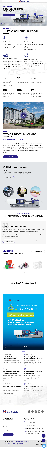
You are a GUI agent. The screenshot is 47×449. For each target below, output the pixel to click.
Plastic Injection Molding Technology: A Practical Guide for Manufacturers (11, 372)
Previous (4, 202)
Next (42, 202)
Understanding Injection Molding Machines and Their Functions (12, 387)
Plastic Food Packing (38, 272)
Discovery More (8, 15)
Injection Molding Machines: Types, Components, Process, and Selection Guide (33, 357)
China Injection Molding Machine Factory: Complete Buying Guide (33, 372)
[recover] (44, 444)
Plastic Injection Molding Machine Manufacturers (14, 443)
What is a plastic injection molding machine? (34, 386)
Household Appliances (9, 272)
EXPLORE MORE (9, 241)
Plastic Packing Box (23, 272)
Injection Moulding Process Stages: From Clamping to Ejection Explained (12, 357)
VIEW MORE (8, 172)
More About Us (9, 156)
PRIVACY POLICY (40, 444)
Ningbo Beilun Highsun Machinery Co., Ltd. (22, 441)
